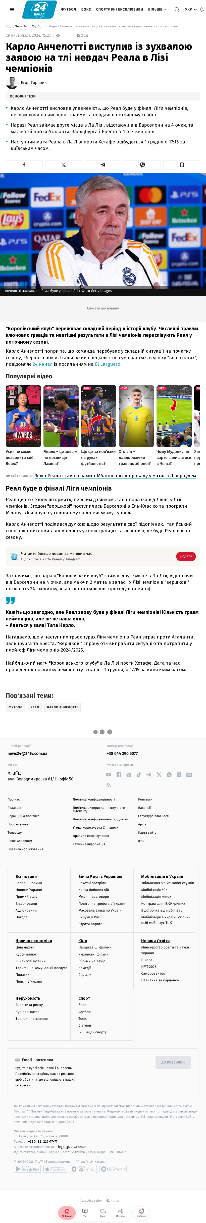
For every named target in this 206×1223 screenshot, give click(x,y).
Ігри (141, 841)
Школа (146, 960)
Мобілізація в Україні (162, 876)
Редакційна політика (23, 816)
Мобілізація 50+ (154, 890)
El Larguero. (108, 364)
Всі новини (26, 876)
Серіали (84, 975)
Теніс (82, 1019)
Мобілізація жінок (156, 896)
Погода (21, 917)
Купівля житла (27, 1012)
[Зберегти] (182, 165)
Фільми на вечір (91, 961)
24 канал (43, 364)
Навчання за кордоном (160, 980)
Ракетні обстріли (92, 883)
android (27, 1169)
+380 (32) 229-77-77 (43, 1141)
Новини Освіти (155, 940)
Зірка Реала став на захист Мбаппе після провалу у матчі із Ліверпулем (115, 475)
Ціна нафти (25, 947)
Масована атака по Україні (100, 910)
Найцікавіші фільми (95, 947)
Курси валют (26, 954)
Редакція (14, 808)
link (108, 774)
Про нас (14, 799)
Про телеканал (19, 824)
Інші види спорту (92, 1032)
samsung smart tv (113, 1169)
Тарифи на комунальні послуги (41, 968)
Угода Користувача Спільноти (95, 827)
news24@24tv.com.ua (27, 753)
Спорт (84, 998)
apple (55, 1169)
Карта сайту (147, 832)
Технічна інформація (89, 844)
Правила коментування (91, 836)
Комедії (84, 968)
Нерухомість (28, 998)
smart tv (83, 1169)
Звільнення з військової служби (167, 883)
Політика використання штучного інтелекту (99, 809)
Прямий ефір (26, 896)
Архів (142, 824)
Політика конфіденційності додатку (100, 819)
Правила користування (25, 849)
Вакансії (144, 808)
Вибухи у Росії (89, 917)
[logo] (39, 9)
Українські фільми (93, 954)
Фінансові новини (31, 961)
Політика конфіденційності (94, 799)
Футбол (68, 9)
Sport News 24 (17, 26)
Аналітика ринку (29, 1005)
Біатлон (84, 1025)
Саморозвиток (153, 973)
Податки (22, 975)
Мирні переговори (93, 896)
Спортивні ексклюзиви (119, 9)
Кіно (82, 940)
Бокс (86, 9)
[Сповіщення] (201, 9)
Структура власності (153, 816)
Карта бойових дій (93, 890)
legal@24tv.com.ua (72, 1147)
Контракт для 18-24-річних (163, 903)
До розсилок (173, 1063)
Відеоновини (26, 903)
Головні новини (29, 883)
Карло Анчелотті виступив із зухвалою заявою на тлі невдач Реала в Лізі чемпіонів (113, 26)
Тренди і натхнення (32, 1019)
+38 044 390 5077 (122, 753)
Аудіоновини (26, 910)
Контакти (145, 799)
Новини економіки (34, 940)
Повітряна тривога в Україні (101, 903)
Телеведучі (16, 832)
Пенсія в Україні (29, 981)
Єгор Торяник (33, 83)
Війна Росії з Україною (100, 876)
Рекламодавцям (20, 841)
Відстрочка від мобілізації (162, 910)
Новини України (29, 890)
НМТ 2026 (149, 967)
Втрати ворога (90, 924)
